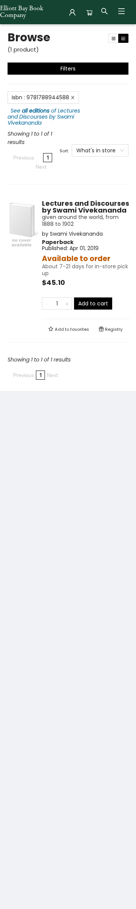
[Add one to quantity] (67, 303)
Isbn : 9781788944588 (40, 97)
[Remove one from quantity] (47, 303)
